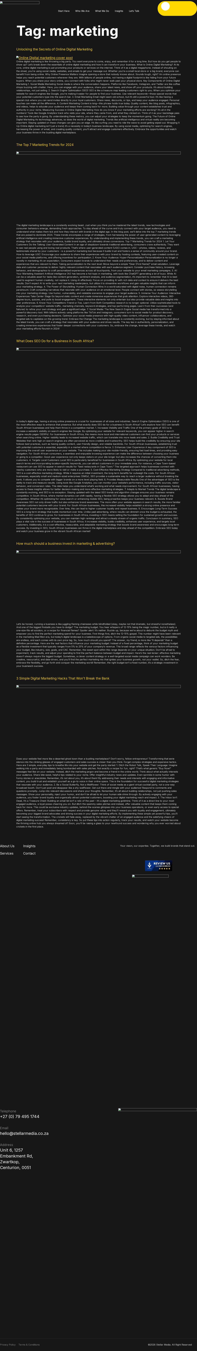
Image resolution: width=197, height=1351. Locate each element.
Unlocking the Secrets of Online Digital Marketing (54, 49)
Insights (119, 11)
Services (6, 853)
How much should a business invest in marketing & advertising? (65, 543)
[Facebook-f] (149, 854)
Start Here (64, 11)
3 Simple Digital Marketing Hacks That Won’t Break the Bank (62, 678)
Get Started (170, 13)
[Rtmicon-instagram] (153, 854)
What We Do (102, 11)
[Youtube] (158, 854)
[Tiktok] (163, 854)
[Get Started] (165, 6)
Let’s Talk (134, 11)
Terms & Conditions (29, 1344)
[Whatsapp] (167, 854)
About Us (7, 846)
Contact (29, 853)
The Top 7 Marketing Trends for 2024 (45, 145)
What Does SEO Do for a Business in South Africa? (55, 341)
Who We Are (82, 11)
